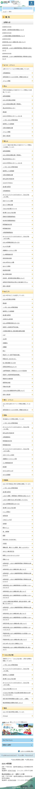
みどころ (6, 291)
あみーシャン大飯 (8, 200)
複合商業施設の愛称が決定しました (13, 702)
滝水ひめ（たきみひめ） (10, 539)
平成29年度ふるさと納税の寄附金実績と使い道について (17, 648)
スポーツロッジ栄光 (8, 455)
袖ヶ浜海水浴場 (7, 274)
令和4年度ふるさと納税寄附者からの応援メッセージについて (17, 586)
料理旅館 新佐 (7, 228)
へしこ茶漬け (6, 511)
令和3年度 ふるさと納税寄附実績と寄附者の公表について (17, 580)
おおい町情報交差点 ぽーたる (11, 242)
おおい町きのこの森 (8, 262)
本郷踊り (5, 343)
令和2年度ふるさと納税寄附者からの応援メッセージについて (17, 618)
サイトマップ (29, 755)
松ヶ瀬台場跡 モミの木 (9, 363)
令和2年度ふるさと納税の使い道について (14, 613)
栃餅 (4, 535)
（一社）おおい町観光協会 (10, 120)
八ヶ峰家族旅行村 (8, 254)
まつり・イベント (9, 65)
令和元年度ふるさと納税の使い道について (15, 623)
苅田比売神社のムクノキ (10, 366)
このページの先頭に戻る (26, 751)
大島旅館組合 (6, 73)
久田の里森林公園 (8, 128)
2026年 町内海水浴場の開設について (13, 30)
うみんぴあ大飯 (8, 655)
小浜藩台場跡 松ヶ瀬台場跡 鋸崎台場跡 (14, 331)
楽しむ (6, 141)
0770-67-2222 (12, 780)
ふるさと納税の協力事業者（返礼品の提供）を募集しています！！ (16, 602)
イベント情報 (6, 81)
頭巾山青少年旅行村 (8, 179)
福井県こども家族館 (8, 124)
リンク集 (21, 755)
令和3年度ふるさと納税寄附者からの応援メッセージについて (17, 596)
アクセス (5, 716)
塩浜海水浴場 (6, 270)
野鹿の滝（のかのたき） (10, 359)
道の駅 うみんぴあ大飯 (9, 212)
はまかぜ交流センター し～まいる (12, 116)
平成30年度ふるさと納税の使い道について (15, 639)
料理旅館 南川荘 (7, 224)
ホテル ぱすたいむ (8, 471)
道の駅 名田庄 (7, 186)
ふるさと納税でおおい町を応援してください (15, 500)
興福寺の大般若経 (8, 378)
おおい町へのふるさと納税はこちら (13, 643)
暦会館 (5, 112)
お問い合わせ (29, 759)
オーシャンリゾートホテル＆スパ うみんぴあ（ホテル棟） (16, 237)
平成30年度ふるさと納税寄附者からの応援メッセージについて (17, 634)
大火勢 (5, 339)
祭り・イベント (8, 400)
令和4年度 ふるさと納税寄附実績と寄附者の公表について (17, 574)
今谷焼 (5, 543)
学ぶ (5, 86)
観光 (5, 708)
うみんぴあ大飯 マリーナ (10, 208)
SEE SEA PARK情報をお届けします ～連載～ (16, 698)
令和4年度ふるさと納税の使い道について (14, 42)
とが (4, 335)
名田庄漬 (5, 515)
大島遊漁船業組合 (8, 232)
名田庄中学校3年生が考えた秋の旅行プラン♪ (15, 282)
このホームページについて (10, 755)
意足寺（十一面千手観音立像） (11, 355)
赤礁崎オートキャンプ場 (10, 250)
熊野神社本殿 (6, 382)
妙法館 (5, 467)
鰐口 (4, 351)
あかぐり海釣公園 (8, 204)
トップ (4, 11)
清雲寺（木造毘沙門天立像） (11, 327)
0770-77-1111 (12, 770)
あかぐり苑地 (6, 266)
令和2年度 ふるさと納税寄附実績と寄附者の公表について (17, 608)
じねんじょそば (7, 519)
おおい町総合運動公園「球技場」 (12, 104)
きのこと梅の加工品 (8, 551)
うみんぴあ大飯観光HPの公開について (14, 390)
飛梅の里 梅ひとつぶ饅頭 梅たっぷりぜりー (16, 547)
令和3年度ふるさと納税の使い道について (14, 591)
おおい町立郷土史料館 (9, 100)
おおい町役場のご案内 (18, 759)
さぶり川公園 (6, 246)
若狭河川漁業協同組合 (9, 216)
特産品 (6, 480)
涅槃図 (5, 347)
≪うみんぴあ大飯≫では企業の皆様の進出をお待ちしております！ (16, 694)
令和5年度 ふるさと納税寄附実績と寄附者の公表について (17, 564)
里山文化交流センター (9, 108)
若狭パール (6, 559)
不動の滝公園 (6, 386)
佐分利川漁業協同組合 (9, 220)
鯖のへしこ (6, 527)
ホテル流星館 (6, 474)
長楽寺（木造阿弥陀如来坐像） (11, 374)
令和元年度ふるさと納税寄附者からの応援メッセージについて (16, 628)
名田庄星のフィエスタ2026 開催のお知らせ (15, 77)
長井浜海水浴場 (7, 258)
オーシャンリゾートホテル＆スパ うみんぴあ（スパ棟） (16, 195)
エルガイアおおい (8, 182)
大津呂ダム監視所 (8, 319)
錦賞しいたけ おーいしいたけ (11, 555)
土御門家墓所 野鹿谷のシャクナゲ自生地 (15, 370)
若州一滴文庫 (6, 136)
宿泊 (5, 415)
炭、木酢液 (6, 531)
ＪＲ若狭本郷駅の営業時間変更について (13, 36)
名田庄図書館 (6, 96)
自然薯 (5, 523)
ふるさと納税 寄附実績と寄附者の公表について (16, 496)
